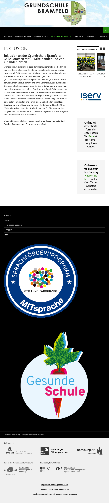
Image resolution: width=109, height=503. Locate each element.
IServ (91, 136)
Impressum (8, 230)
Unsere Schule (40, 36)
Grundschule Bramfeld (16, 30)
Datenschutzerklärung (12, 435)
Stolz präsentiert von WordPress (33, 435)
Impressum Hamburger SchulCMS (54, 484)
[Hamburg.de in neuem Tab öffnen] (91, 451)
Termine (7, 215)
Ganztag (78, 36)
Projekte (90, 36)
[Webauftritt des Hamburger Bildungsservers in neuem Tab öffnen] (54, 451)
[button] (104, 49)
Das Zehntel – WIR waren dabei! (85, 75)
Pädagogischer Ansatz (60, 36)
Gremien (102, 36)
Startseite (8, 36)
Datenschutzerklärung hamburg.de (55, 489)
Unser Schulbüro (14, 225)
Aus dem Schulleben (23, 36)
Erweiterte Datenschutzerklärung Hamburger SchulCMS (54, 494)
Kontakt (7, 220)
